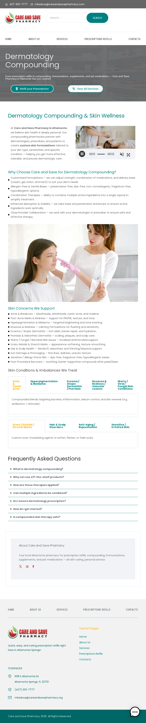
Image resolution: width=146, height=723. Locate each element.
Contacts (85, 659)
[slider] (102, 154)
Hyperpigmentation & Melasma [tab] (44, 383)
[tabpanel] (73, 404)
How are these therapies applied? (36, 485)
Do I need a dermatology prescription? (39, 501)
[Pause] (82, 154)
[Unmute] (122, 154)
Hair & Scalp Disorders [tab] (57, 426)
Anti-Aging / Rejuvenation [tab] (88, 426)
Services (84, 648)
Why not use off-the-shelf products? (38, 477)
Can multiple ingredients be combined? (40, 493)
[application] (105, 142)
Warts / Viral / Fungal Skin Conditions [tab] (125, 385)
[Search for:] (70, 18)
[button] (73, 469)
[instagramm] (29, 566)
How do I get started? (27, 509)
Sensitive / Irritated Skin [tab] (120, 426)
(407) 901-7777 (25, 689)
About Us (84, 642)
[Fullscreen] (128, 154)
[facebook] (34, 566)
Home (83, 636)
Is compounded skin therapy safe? (36, 517)
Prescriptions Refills (91, 654)
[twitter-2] (22, 566)
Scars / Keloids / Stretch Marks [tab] (23, 426)
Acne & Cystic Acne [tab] (17, 385)
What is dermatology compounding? (38, 469)
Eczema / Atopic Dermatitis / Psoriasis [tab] (74, 385)
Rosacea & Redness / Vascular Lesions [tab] (99, 385)
